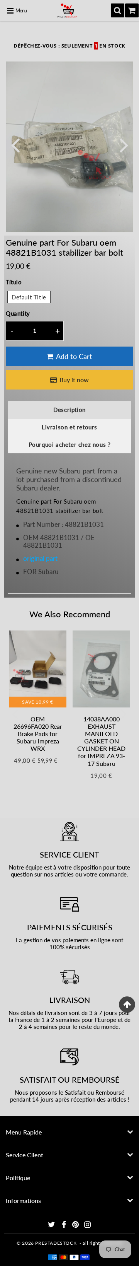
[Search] (117, 10)
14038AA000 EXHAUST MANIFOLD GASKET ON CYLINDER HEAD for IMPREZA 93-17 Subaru (101, 741)
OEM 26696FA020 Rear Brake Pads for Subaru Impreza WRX (38, 733)
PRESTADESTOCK (55, 1243)
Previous (15, 144)
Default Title (29, 297)
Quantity (18, 313)
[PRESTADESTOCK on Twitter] (52, 1225)
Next (124, 144)
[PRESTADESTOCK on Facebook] (64, 1225)
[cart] (132, 10)
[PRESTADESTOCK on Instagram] (87, 1225)
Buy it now (74, 379)
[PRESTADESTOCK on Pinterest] (76, 1225)
